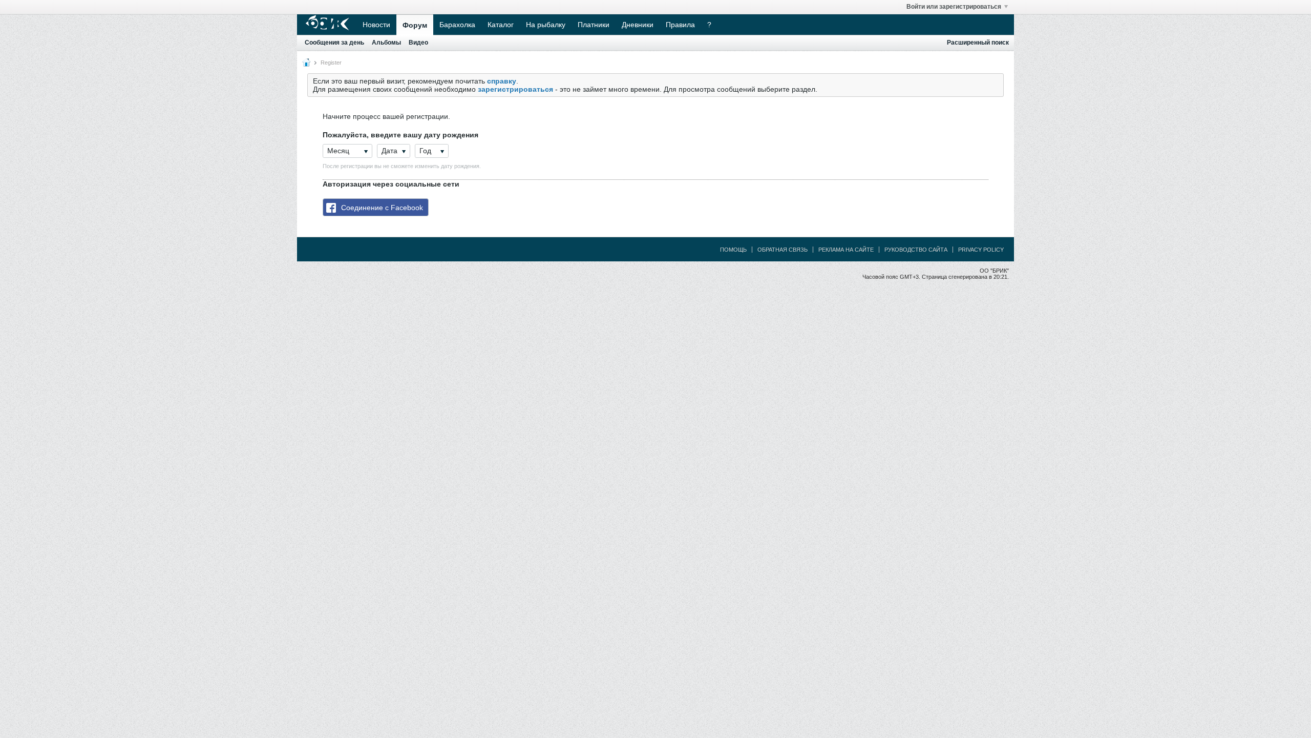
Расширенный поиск (978, 42)
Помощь (733, 250)
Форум (415, 25)
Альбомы (386, 42)
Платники (593, 24)
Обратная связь (782, 250)
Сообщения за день (334, 42)
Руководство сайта (915, 250)
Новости (376, 24)
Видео (418, 42)
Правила (680, 24)
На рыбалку (545, 24)
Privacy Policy (981, 250)
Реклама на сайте (846, 250)
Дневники (637, 24)
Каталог (501, 24)
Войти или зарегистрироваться (953, 6)
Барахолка (457, 24)
